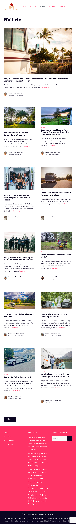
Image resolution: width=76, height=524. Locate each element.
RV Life (42, 6)
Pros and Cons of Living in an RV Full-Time (19, 315)
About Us (7, 436)
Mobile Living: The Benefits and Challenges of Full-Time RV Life (55, 375)
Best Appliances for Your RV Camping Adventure (54, 315)
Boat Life (33, 6)
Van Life (62, 6)
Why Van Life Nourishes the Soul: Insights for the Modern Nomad (17, 197)
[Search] (69, 438)
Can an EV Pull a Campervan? (17, 377)
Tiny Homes (52, 6)
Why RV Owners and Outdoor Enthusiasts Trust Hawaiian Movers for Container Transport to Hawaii (36, 79)
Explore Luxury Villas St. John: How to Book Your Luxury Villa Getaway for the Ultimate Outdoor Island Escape (38, 459)
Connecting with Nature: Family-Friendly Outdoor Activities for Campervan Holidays (55, 132)
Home (25, 6)
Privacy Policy (9, 440)
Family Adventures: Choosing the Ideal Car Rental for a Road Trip (19, 258)
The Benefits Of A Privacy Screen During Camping (16, 134)
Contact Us (8, 444)
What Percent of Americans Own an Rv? (56, 255)
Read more (45, 87)
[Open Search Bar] (69, 6)
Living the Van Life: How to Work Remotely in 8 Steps (56, 193)
